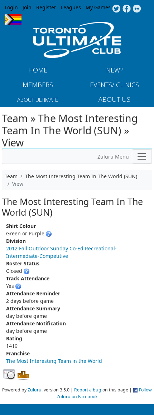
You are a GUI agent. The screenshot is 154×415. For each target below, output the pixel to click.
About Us (114, 99)
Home (37, 70)
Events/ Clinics (114, 84)
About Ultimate (37, 99)
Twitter (116, 9)
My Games (98, 7)
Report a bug (87, 390)
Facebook (126, 9)
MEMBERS (38, 84)
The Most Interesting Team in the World (54, 361)
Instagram (137, 9)
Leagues (71, 7)
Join (27, 7)
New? (114, 70)
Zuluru (35, 390)
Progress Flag (13, 19)
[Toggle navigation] (142, 156)
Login (11, 7)
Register (46, 7)
